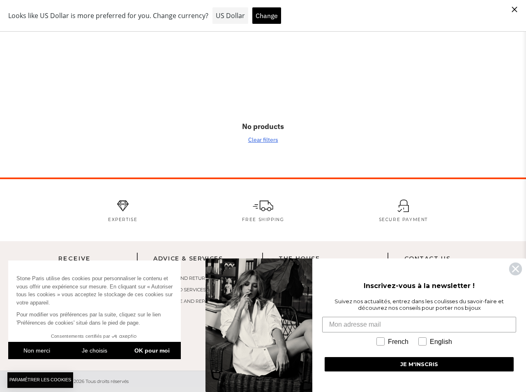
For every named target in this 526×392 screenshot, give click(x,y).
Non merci (36, 350)
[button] (40, 380)
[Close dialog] (515, 269)
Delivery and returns (182, 278)
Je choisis (94, 350)
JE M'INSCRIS (419, 364)
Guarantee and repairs (184, 301)
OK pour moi (152, 350)
